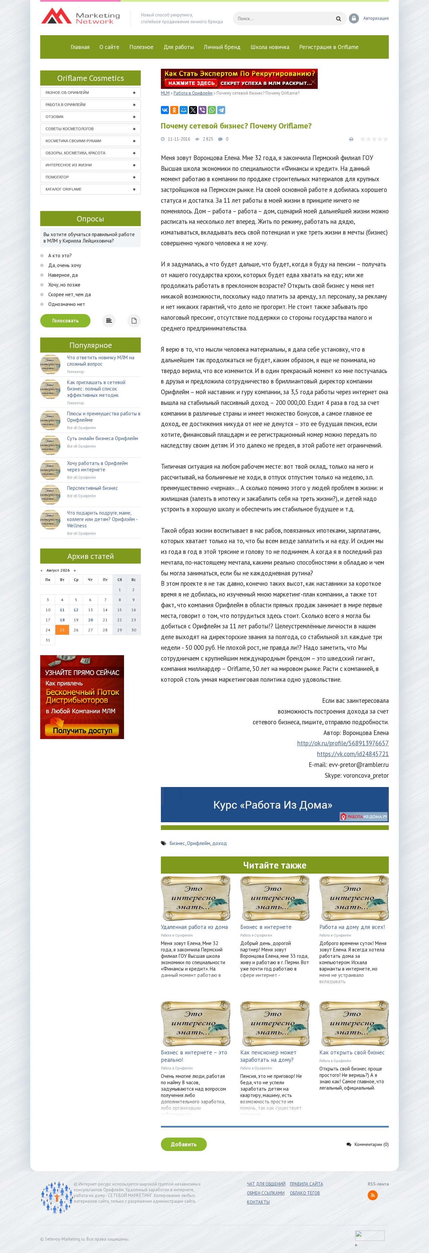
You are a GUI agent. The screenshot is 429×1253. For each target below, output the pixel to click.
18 (62, 619)
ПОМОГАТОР (57, 177)
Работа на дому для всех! (352, 927)
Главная (80, 47)
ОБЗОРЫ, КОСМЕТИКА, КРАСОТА (75, 153)
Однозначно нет (66, 304)
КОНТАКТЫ (258, 1202)
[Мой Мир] (184, 110)
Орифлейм (198, 843)
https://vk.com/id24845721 (353, 754)
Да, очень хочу (64, 265)
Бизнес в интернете (266, 927)
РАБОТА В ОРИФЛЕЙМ (65, 105)
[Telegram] (221, 110)
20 (90, 619)
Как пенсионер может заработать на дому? (268, 1056)
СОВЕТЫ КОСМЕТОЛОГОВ (70, 129)
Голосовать (65, 320)
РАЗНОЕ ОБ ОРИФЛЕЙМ (67, 93)
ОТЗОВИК (54, 117)
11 (62, 609)
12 (76, 609)
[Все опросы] (134, 320)
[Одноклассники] (174, 110)
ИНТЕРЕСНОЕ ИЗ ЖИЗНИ (69, 165)
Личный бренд (222, 47)
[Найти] (338, 18)
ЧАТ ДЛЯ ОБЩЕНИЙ (266, 1184)
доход (219, 843)
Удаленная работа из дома (194, 927)
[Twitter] (193, 110)
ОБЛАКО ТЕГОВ (305, 1193)
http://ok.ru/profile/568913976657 (343, 743)
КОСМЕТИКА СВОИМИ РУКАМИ (73, 141)
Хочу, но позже (63, 284)
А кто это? (59, 255)
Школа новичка (270, 47)
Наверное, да (62, 275)
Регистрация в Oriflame (329, 47)
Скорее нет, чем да (69, 294)
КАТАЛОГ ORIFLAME (63, 189)
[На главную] (80, 18)
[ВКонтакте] (165, 110)
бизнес (177, 843)
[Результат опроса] (109, 320)
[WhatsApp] (212, 110)
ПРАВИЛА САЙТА (306, 1184)
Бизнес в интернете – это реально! (194, 1056)
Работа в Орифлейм (177, 935)
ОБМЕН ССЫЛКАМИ (266, 1193)
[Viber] (202, 110)
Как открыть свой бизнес (352, 1052)
